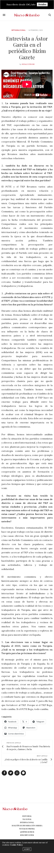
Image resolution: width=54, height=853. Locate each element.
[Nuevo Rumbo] (27, 15)
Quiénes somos (27, 832)
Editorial (27, 816)
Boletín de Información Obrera (27, 825)
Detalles (42, 4)
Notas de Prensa (27, 829)
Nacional (27, 819)
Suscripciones (27, 835)
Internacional (18, 30)
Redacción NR (28, 64)
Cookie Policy (16, 845)
